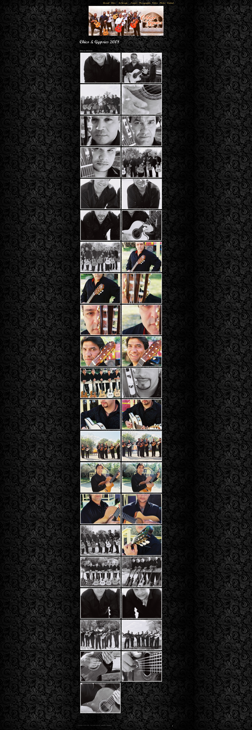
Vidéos (155, 3)
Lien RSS (103, 725)
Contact (170, 3)
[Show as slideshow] (86, 51)
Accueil (106, 3)
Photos (162, 3)
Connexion (109, 725)
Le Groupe (124, 4)
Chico (114, 4)
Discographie (145, 3)
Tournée (133, 3)
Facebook (172, 726)
